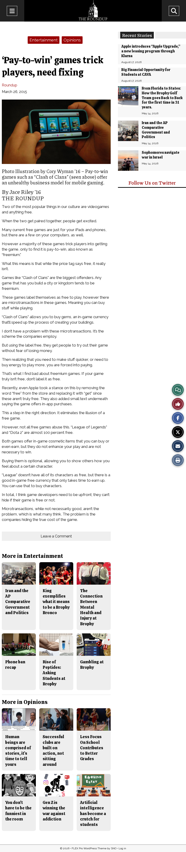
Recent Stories (137, 35)
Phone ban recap (15, 664)
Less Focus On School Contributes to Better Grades (91, 747)
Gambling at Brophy (92, 664)
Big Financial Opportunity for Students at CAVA (145, 72)
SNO (113, 848)
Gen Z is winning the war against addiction (54, 811)
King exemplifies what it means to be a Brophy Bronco (56, 601)
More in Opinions (25, 702)
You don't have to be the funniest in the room (18, 811)
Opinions (72, 40)
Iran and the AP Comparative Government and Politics (156, 129)
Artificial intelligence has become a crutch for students (93, 813)
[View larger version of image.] (56, 132)
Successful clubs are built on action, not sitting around (53, 750)
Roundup (9, 85)
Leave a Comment (56, 536)
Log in (122, 848)
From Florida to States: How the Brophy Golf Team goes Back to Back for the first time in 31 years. (162, 98)
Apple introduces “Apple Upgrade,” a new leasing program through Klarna (150, 51)
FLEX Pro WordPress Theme (89, 848)
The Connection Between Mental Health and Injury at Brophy (91, 607)
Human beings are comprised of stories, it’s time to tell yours (18, 750)
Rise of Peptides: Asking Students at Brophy (54, 672)
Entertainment (43, 40)
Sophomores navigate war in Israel (160, 155)
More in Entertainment (32, 555)
